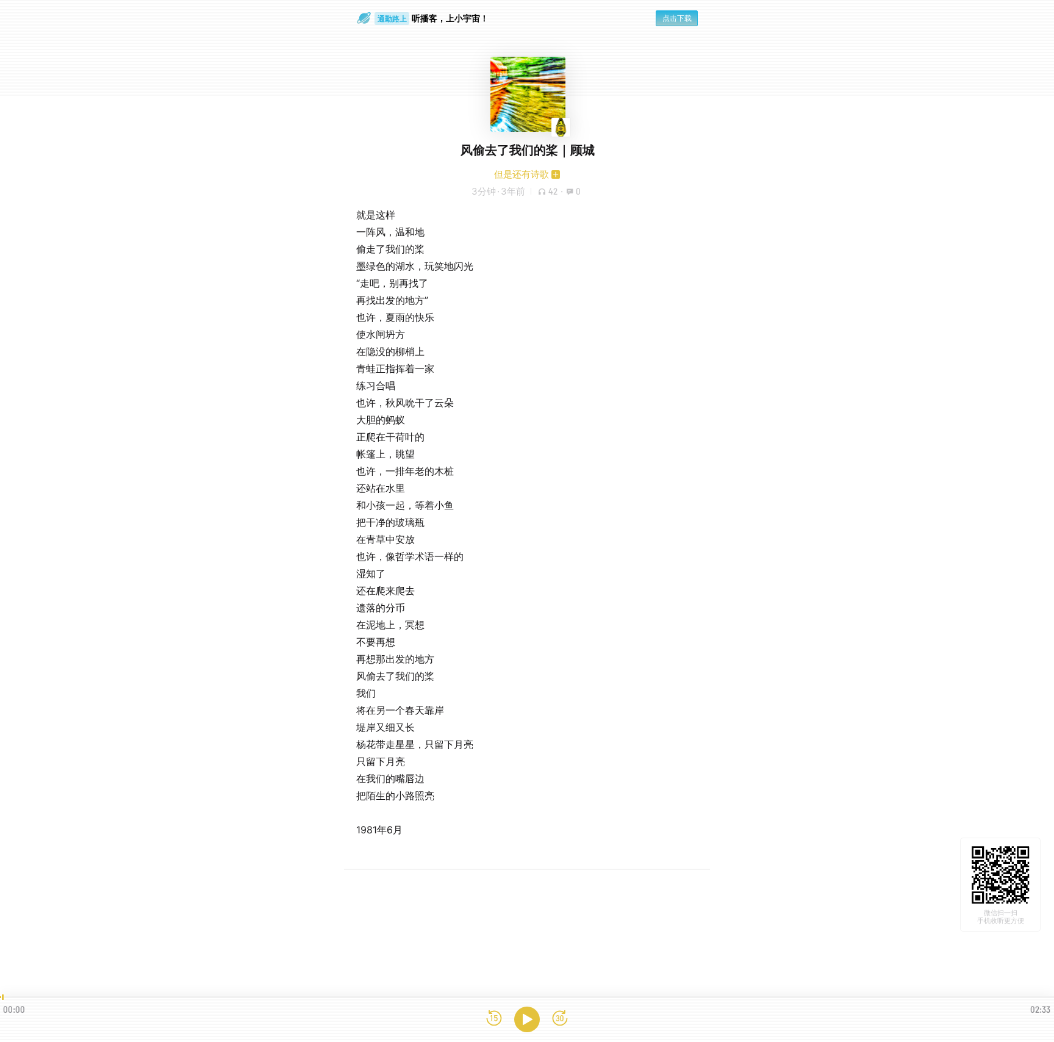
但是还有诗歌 (521, 174)
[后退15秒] (494, 1019)
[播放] (527, 1019)
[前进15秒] (560, 1019)
